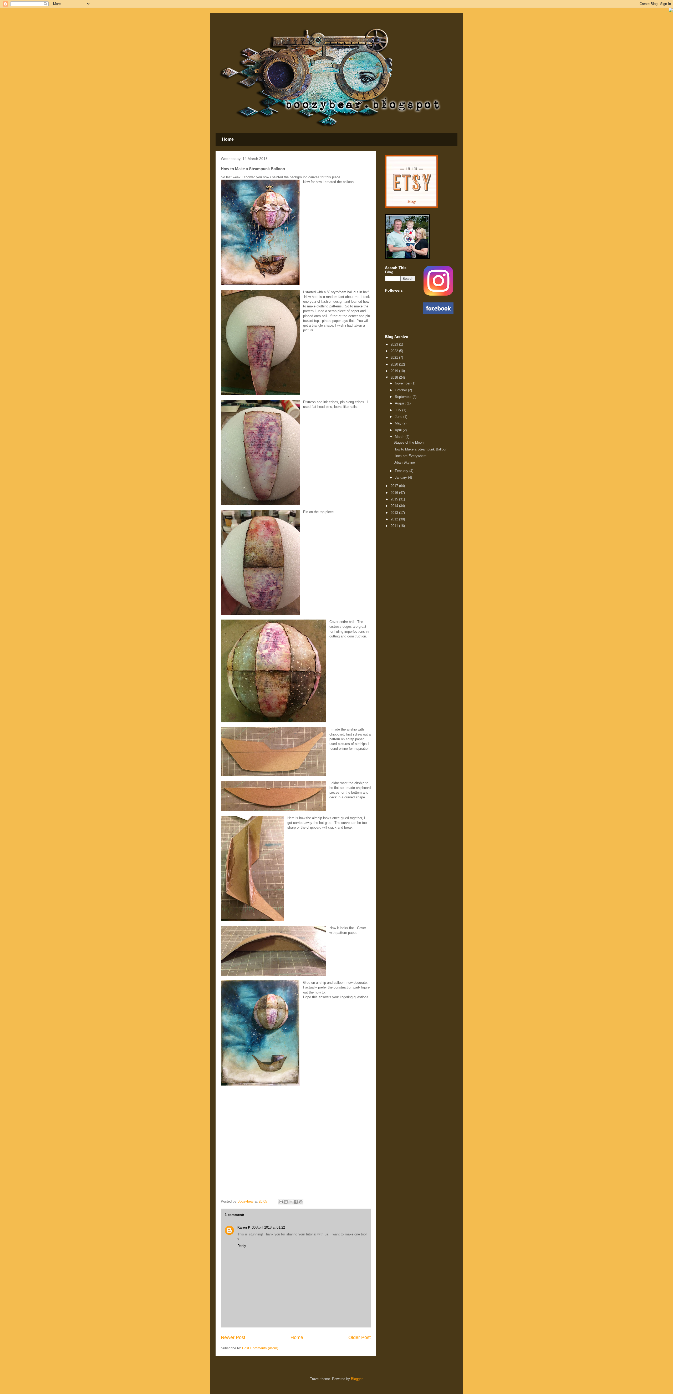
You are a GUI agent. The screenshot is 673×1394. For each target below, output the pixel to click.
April (399, 430)
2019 (395, 371)
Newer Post (233, 1337)
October (401, 390)
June (399, 417)
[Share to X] (290, 1201)
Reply (241, 1246)
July (398, 410)
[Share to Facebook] (295, 1201)
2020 (395, 364)
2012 (395, 519)
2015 (395, 499)
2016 (395, 493)
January (401, 477)
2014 (395, 506)
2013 (395, 513)
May (398, 423)
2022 (395, 351)
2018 (395, 377)
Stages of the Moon (409, 442)
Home (228, 139)
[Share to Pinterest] (300, 1201)
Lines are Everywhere (410, 456)
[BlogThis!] (285, 1201)
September (403, 397)
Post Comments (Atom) (260, 1348)
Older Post (359, 1337)
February (402, 471)
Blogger (356, 1379)
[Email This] (280, 1201)
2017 (395, 486)
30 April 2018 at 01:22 (268, 1227)
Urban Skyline (404, 462)
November (403, 383)
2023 (395, 344)
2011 (395, 526)
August (401, 403)
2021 (395, 357)
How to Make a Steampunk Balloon (420, 449)
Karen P (243, 1227)
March (400, 437)
